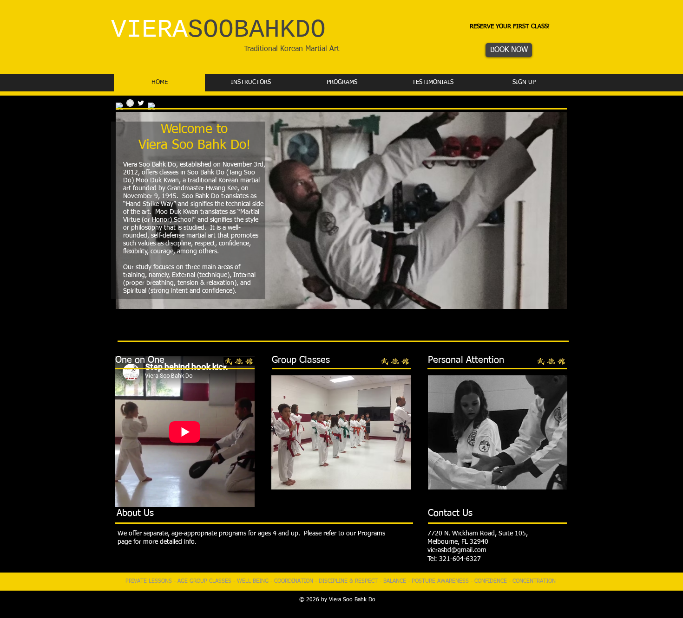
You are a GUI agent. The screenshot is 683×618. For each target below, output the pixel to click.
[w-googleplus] (151, 106)
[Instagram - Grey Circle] (130, 103)
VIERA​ (218, 30)
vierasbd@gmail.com (456, 550)
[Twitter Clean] (140, 103)
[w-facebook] (119, 106)
